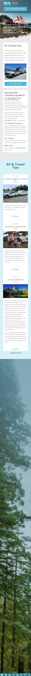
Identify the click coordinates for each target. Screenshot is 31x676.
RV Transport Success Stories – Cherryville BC (15, 179)
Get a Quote (8, 120)
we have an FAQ (20, 148)
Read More (16, 216)
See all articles (15, 353)
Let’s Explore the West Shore (15, 280)
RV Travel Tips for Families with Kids (15, 227)
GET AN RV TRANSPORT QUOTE (15, 9)
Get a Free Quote (15, 84)
